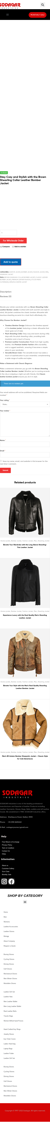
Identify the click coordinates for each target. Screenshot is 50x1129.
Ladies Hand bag (9, 1044)
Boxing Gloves (9, 954)
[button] (7, 15)
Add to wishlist (20, 246)
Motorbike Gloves (10, 983)
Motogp (6, 936)
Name (3, 440)
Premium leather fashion (21, 279)
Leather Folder (9, 1053)
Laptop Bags (8, 1049)
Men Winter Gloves (10, 978)
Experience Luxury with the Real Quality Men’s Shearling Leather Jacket (25, 616)
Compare (6, 246)
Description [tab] (5, 291)
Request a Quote (10, 946)
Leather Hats (8, 997)
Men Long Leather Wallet (12, 1006)
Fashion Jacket (39, 272)
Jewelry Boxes (9, 1034)
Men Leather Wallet (10, 1001)
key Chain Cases (10, 1039)
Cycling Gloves (9, 959)
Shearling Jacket (6, 274)
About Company (9, 941)
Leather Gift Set (9, 992)
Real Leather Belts (10, 1011)
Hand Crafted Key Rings (12, 1029)
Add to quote (11, 261)
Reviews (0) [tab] (5, 296)
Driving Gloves (9, 964)
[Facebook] (11, 881)
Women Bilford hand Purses (13, 1021)
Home (6, 912)
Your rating (5, 400)
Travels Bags (8, 1016)
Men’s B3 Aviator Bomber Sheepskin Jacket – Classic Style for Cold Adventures (25, 757)
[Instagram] (4, 881)
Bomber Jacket (26, 272)
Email (2, 451)
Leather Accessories (11, 927)
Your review (5, 411)
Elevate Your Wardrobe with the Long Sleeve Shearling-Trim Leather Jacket (25, 546)
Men (46, 272)
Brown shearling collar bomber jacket (19, 277)
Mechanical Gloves (10, 974)
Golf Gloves (8, 969)
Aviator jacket (15, 272)
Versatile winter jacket (18, 282)
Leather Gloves (9, 931)
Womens (7, 922)
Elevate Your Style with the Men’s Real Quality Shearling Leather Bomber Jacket (25, 686)
